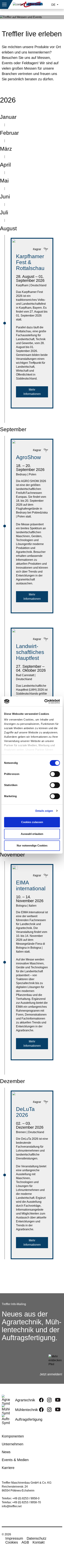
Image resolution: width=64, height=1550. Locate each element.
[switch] (55, 775)
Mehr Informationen (32, 391)
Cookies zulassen (32, 822)
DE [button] (53, 4)
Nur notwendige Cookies (32, 845)
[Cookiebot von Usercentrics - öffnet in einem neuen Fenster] (45, 701)
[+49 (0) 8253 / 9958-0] (28, 4)
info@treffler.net (12, 1506)
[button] (4, 4)
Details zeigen (44, 810)
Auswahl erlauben (32, 833)
